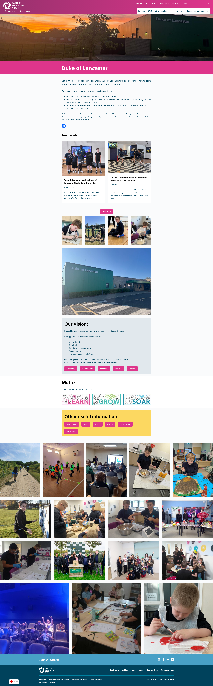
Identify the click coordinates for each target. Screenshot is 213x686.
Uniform (132, 368)
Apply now (139, 3)
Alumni (154, 3)
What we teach (87, 368)
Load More (106, 211)
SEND (150, 11)
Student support (137, 670)
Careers (110, 424)
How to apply (72, 424)
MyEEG (125, 670)
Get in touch (175, 3)
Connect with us (164, 3)
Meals (86, 424)
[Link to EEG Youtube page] (168, 660)
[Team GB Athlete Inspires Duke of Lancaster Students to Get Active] (83, 158)
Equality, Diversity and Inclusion (59, 679)
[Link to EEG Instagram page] (159, 660)
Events (147, 3)
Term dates (104, 368)
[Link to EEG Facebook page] (163, 660)
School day (71, 368)
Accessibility (43, 679)
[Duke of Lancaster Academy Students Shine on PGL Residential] (129, 157)
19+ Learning (177, 11)
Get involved (24, 11)
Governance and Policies (79, 679)
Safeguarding (125, 424)
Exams (97, 424)
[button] (14, 681)
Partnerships (152, 670)
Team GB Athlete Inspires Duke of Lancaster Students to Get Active (80, 181)
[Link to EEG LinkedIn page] (172, 660)
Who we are (10, 11)
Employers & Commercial (197, 11)
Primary (141, 11)
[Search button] (208, 3)
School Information (70, 135)
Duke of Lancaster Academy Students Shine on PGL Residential (129, 179)
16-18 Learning (161, 11)
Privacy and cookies (96, 679)
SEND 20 (118, 368)
